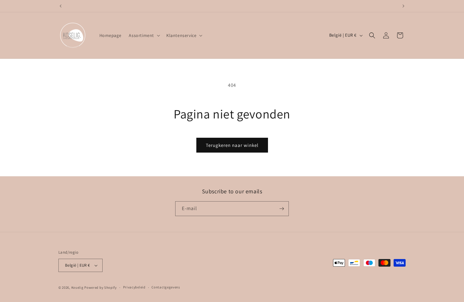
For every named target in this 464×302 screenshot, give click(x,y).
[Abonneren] (282, 208)
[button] (144, 35)
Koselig (77, 287)
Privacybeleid (134, 287)
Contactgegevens (166, 287)
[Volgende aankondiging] (403, 6)
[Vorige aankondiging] (61, 6)
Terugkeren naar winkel (232, 145)
